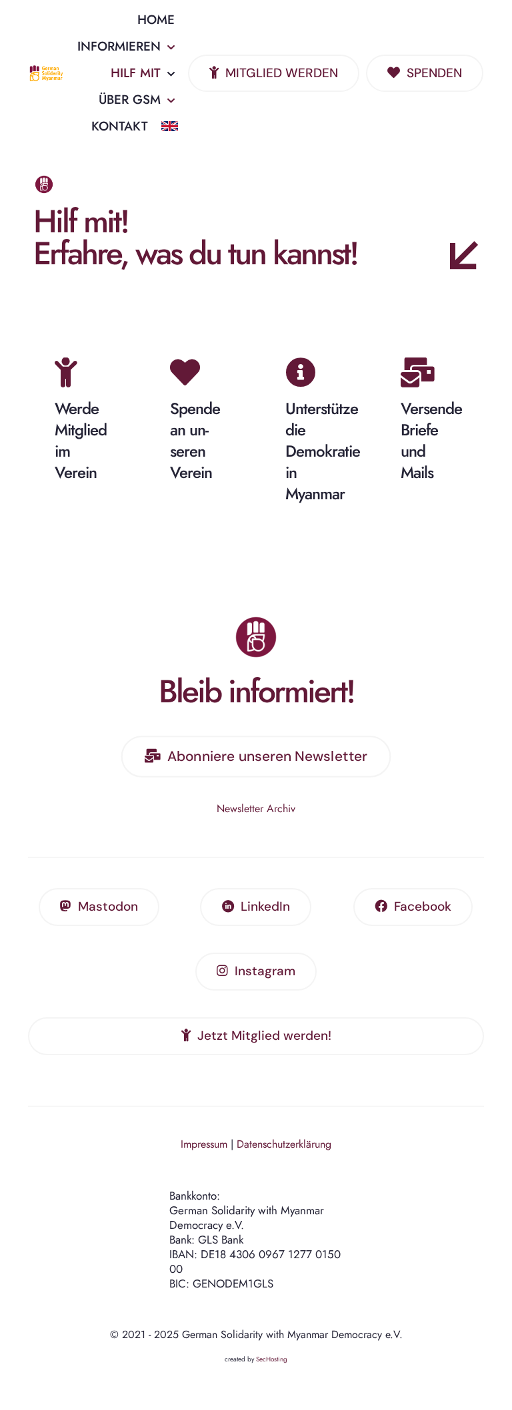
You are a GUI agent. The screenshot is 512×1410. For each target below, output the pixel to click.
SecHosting (271, 1359)
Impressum (204, 1144)
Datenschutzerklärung (284, 1144)
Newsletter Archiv (256, 808)
